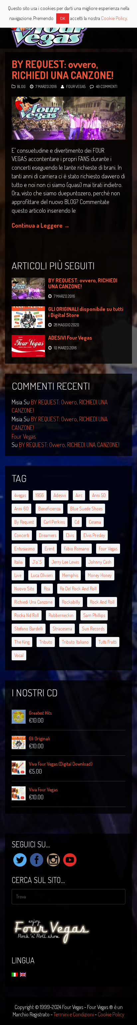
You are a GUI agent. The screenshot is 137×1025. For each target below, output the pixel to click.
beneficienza (49, 508)
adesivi (60, 495)
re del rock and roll (78, 588)
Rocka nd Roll (26, 615)
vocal (19, 655)
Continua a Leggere (41, 225)
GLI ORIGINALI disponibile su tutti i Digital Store (85, 312)
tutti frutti (107, 642)
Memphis (70, 575)
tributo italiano (75, 642)
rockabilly (71, 602)
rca (47, 588)
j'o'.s (37, 562)
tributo (45, 642)
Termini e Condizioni (74, 1014)
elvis (70, 535)
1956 (40, 495)
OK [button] (62, 18)
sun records (93, 628)
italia (18, 562)
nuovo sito (24, 588)
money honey (100, 575)
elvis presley (94, 535)
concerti (21, 535)
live (17, 575)
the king (22, 642)
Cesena (95, 522)
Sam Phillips (94, 615)
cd (76, 522)
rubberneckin (61, 615)
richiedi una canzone (33, 602)
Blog (21, 86)
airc (78, 495)
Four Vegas (75, 86)
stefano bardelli (28, 628)
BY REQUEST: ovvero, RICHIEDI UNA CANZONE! (62, 69)
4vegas (20, 495)
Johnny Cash (99, 562)
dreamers (47, 535)
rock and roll (102, 602)
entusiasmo (24, 548)
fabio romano (76, 548)
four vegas (108, 548)
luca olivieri (42, 575)
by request (24, 522)
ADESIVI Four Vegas (70, 337)
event (49, 548)
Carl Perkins (54, 522)
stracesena (62, 628)
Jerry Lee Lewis (65, 562)
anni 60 (21, 508)
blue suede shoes (86, 508)
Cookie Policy (111, 1014)
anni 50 (99, 495)
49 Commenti (106, 86)
